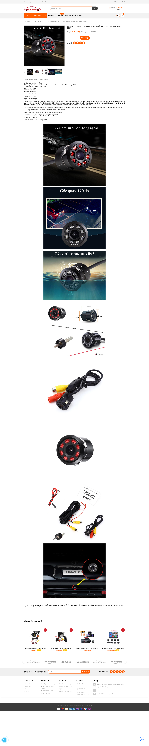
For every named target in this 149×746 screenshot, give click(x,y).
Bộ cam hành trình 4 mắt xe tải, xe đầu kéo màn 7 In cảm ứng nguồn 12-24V (121, 648)
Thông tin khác (43, 79)
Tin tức (27, 689)
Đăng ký (123, 1)
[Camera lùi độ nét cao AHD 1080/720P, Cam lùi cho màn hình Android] (36, 637)
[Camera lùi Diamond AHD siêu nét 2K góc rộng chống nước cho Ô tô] (61, 637)
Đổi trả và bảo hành (48, 690)
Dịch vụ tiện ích (63, 689)
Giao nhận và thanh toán (48, 687)
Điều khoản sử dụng (65, 684)
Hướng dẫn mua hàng (48, 684)
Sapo (90, 705)
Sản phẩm (28, 686)
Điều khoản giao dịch (65, 686)
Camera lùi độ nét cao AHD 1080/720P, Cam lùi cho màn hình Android (42, 648)
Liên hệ (27, 691)
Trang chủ (28, 684)
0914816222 (104, 690)
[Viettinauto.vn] (32, 8)
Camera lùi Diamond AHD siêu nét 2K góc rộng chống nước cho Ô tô (67, 648)
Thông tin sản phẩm (31, 79)
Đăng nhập (117, 1)
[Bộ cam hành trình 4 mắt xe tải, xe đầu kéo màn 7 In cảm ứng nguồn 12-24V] (113, 637)
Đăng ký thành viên (47, 693)
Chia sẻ (69, 43)
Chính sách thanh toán (82, 684)
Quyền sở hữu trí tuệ (65, 691)
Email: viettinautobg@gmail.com (106, 694)
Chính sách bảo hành (83, 695)
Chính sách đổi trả (82, 692)
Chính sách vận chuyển (81, 689)
